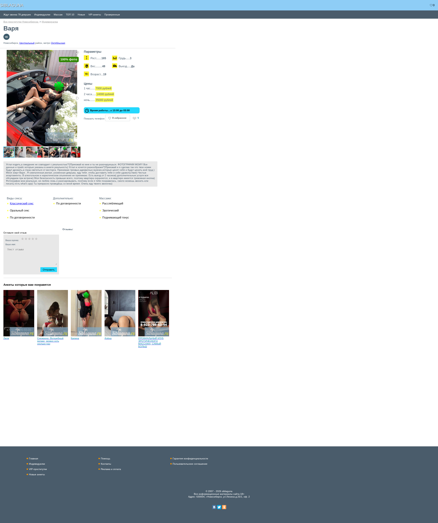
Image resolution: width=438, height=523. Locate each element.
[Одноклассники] (224, 507)
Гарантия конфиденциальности (190, 458)
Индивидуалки (42, 14)
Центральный (27, 43)
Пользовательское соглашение (190, 463)
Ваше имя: (10, 244)
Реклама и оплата (111, 469)
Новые (81, 14)
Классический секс (22, 203)
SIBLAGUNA (11, 5)
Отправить (49, 269)
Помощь (105, 458)
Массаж (58, 14)
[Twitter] (219, 507)
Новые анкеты (37, 474)
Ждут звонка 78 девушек (17, 14)
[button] (77, 53)
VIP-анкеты (94, 14)
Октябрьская (58, 43)
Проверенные (112, 14)
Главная (33, 458)
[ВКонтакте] (214, 507)
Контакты (106, 463)
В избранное (119, 118)
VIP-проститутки (38, 469)
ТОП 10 (70, 14)
